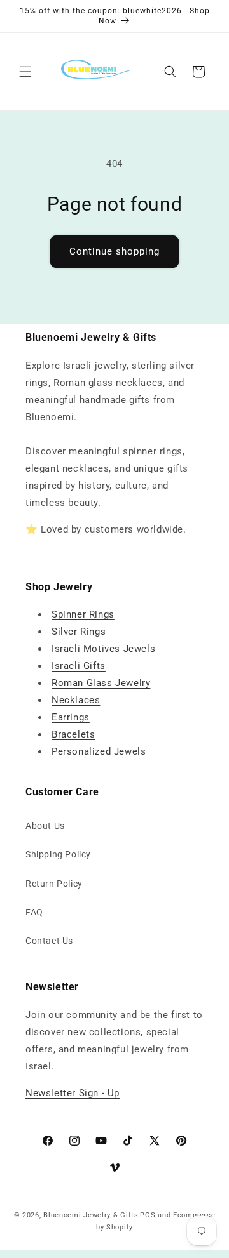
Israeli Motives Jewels (103, 648)
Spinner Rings (83, 614)
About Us (45, 826)
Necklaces (76, 700)
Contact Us (49, 941)
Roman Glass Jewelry (101, 683)
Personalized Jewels (99, 751)
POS (147, 1215)
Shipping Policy (58, 854)
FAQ (34, 912)
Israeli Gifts (79, 666)
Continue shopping (114, 251)
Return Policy (54, 883)
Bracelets (73, 734)
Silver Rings (79, 631)
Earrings (71, 717)
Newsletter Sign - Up (72, 1093)
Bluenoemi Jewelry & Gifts (91, 1215)
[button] (25, 72)
